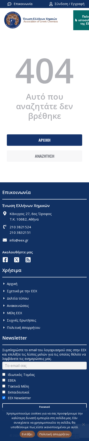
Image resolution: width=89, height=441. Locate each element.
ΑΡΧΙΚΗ (44, 140)
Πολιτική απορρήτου (54, 434)
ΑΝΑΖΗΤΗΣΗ (44, 156)
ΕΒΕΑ (11, 380)
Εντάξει (27, 434)
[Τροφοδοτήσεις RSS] (28, 260)
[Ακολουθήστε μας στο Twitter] (16, 260)
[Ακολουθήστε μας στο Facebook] (5, 260)
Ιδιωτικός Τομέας (21, 374)
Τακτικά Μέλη (18, 386)
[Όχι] (83, 424)
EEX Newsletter (19, 398)
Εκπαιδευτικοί (18, 392)
